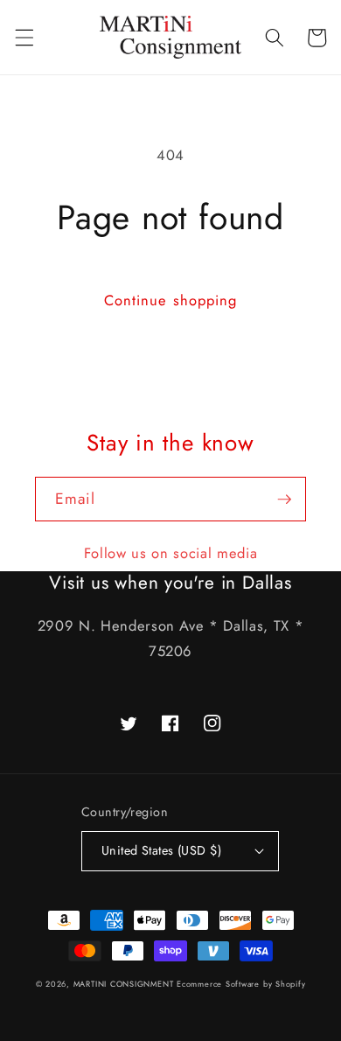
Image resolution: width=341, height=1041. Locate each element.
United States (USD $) (161, 850)
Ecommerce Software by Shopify (241, 983)
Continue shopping (171, 300)
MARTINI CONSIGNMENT (123, 983)
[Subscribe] (284, 499)
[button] (24, 38)
